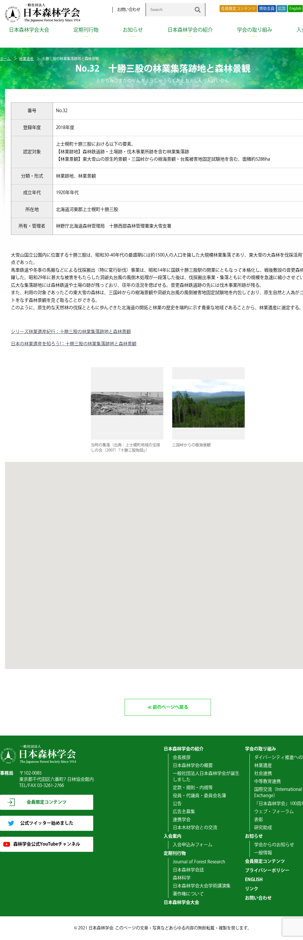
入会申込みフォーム (192, 845)
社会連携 (263, 773)
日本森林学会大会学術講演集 (202, 886)
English (295, 8)
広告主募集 (184, 812)
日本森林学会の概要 (193, 765)
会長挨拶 (182, 757)
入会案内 (172, 836)
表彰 (258, 820)
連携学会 (182, 820)
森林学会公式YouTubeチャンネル (46, 844)
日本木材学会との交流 (195, 828)
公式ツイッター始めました (46, 823)
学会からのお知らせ (274, 845)
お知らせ (133, 30)
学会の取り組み (254, 30)
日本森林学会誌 (188, 870)
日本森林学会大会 (29, 30)
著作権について (188, 894)
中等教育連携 (267, 781)
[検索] (197, 9)
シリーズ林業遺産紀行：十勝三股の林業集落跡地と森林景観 (71, 332)
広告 (282, 8)
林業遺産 (26, 59)
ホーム (6, 59)
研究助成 (263, 828)
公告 (177, 804)
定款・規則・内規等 (193, 788)
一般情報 (263, 853)
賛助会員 (267, 8)
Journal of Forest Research (199, 862)
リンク (251, 889)
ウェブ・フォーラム (274, 812)
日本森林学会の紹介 (190, 30)
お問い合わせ (128, 10)
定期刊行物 (86, 30)
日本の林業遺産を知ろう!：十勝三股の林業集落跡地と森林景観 (73, 344)
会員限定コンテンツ (238, 8)
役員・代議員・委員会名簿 (199, 796)
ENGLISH (254, 880)
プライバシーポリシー (267, 871)
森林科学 (182, 878)
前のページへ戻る (170, 707)
